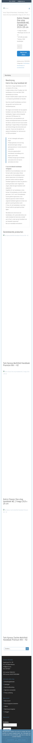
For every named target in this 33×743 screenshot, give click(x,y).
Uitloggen (6, 712)
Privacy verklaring (8, 693)
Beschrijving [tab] (8, 75)
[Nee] (31, 736)
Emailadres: (6, 722)
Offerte (6, 706)
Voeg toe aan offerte (23, 53)
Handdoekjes (21, 12)
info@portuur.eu (7, 666)
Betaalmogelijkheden (9, 681)
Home (4, 12)
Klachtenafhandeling (9, 687)
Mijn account (7, 701)
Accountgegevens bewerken (11, 703)
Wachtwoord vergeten (9, 709)
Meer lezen (22, 739)
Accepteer (10, 739)
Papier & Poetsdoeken (12, 12)
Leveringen (6, 684)
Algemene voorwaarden (9, 690)
